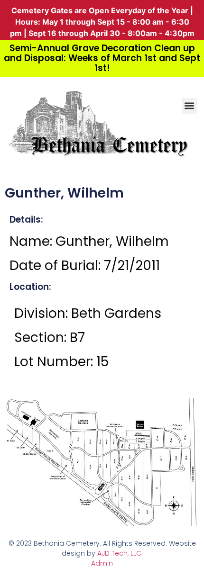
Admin (102, 563)
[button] (189, 106)
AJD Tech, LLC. (120, 553)
